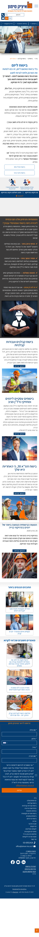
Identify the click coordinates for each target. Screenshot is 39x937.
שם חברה (33, 756)
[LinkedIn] (24, 862)
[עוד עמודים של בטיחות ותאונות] (15, 23)
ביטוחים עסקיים (31, 816)
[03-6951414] (3, 14)
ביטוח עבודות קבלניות (29, 806)
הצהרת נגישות (30, 866)
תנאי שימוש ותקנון (29, 871)
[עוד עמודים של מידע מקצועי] (2, 23)
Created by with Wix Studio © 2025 (19, 892)
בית (35, 798)
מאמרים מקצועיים (30, 831)
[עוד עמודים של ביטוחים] (30, 23)
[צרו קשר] (3, 18)
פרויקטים (33, 826)
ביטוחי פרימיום (31, 818)
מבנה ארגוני (32, 824)
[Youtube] (18, 862)
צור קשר (33, 839)
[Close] (37, 930)
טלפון (34, 738)
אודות (34, 821)
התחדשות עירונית (30, 808)
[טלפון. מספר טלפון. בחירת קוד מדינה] (5, 743)
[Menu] (36, 6)
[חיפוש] (6, 14)
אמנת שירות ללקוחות (29, 837)
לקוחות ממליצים (31, 829)
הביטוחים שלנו (31, 800)
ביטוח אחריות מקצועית (28, 813)
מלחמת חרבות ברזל (29, 834)
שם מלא (33, 730)
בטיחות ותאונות (31, 811)
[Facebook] (13, 862)
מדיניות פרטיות (30, 869)
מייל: (34, 747)
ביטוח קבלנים (32, 803)
